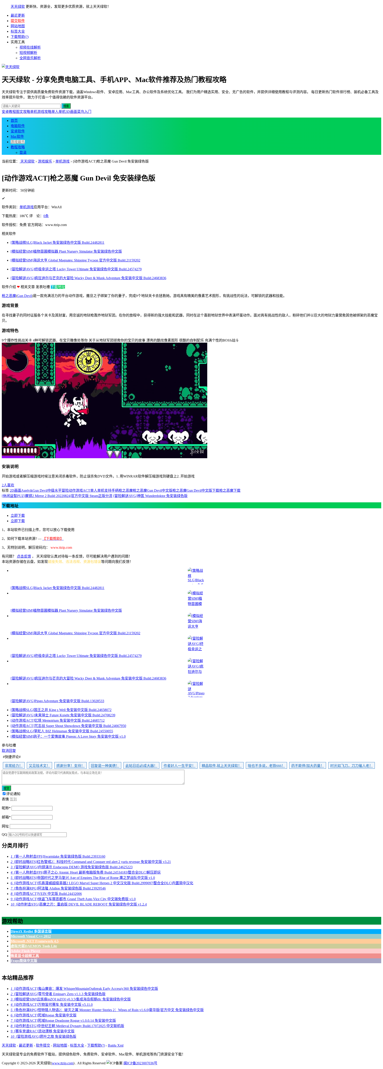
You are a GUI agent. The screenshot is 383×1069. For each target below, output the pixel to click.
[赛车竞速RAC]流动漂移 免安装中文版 (42, 1031)
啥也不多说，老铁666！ (266, 766)
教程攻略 (18, 147)
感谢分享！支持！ (70, 766)
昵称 (6, 808)
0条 (46, 216)
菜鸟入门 (84, 112)
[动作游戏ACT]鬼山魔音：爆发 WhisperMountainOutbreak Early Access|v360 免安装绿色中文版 (84, 988)
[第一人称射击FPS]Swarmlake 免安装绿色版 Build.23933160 (58, 856)
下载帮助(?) (20, 37)
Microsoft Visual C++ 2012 (31, 936)
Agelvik (27, 490)
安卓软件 (18, 131)
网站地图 (18, 26)
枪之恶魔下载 (229, 490)
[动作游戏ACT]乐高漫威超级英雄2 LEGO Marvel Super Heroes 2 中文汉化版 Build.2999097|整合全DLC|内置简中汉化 (102, 883)
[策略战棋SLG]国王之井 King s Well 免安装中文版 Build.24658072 (61, 710)
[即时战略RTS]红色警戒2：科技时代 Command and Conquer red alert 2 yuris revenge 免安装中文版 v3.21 (91, 862)
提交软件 (18, 21)
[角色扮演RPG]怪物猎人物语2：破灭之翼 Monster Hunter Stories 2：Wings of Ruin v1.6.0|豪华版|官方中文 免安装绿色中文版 (107, 1010)
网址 (5, 826)
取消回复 (9, 751)
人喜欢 (8, 485)
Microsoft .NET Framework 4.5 (35, 941)
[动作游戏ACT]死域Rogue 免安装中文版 (43, 1015)
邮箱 (6, 817)
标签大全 (18, 31)
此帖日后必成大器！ (141, 766)
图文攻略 (23, 112)
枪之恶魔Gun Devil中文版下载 (195, 490)
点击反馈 (24, 556)
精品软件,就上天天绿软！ (222, 766)
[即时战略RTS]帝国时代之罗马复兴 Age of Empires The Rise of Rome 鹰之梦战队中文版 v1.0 (83, 878)
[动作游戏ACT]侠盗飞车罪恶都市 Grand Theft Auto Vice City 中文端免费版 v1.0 (73, 899)
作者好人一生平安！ (179, 766)
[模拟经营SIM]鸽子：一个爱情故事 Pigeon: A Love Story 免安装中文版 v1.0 (68, 736)
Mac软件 (17, 136)
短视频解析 (28, 53)
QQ (4, 834)
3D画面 (71, 112)
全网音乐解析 (30, 58)
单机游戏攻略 (40, 112)
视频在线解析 (30, 47)
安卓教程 (9, 112)
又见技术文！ (39, 766)
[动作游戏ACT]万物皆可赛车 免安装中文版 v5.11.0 (52, 1004)
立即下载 (18, 515)
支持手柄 (111, 490)
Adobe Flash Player (25, 951)
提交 (6, 788)
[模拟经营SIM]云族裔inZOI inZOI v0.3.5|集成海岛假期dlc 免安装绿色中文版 (71, 999)
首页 (14, 120)
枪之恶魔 (9, 296)
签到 (13, 799)
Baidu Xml (115, 1045)
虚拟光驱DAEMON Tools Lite (34, 946)
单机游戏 (62, 161)
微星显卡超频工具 (25, 956)
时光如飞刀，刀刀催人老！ (351, 766)
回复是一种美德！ (105, 766)
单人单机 (58, 112)
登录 (23, 152)
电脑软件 (18, 126)
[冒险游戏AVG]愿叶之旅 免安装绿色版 (43, 1036)
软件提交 (43, 1045)
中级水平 (54, 490)
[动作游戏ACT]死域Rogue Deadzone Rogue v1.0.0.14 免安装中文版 (63, 1020)
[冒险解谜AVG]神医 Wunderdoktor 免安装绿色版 (150, 496)
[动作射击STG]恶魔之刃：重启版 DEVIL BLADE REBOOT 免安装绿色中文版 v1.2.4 (79, 904)
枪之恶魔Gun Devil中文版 (152, 490)
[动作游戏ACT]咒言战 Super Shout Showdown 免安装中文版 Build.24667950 (68, 726)
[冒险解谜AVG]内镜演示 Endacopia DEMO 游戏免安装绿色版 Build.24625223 (72, 867)
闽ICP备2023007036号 (140, 1063)
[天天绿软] (11, 67)
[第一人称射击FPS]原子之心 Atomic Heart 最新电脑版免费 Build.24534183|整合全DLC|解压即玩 (86, 872)
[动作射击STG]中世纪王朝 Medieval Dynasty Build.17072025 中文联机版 (67, 1026)
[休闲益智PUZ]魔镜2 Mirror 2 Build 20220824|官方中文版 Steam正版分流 (57, 496)
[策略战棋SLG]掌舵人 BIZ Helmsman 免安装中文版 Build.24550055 (62, 731)
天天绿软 (18, 6)
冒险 (65, 490)
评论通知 (13, 794)
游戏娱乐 (18, 142)
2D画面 (15, 490)
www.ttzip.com (62, 1063)
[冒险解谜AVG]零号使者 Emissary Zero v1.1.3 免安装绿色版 (58, 994)
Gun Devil (24, 296)
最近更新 (18, 15)
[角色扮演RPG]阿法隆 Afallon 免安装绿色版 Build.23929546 (58, 888)
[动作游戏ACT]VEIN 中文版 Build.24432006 (46, 894)
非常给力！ (14, 766)
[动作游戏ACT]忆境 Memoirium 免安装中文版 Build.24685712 (58, 720)
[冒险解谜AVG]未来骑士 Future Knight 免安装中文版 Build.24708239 (63, 715)
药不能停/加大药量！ (307, 766)
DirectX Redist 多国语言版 (31, 931)
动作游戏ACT (79, 490)
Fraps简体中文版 (24, 961)
